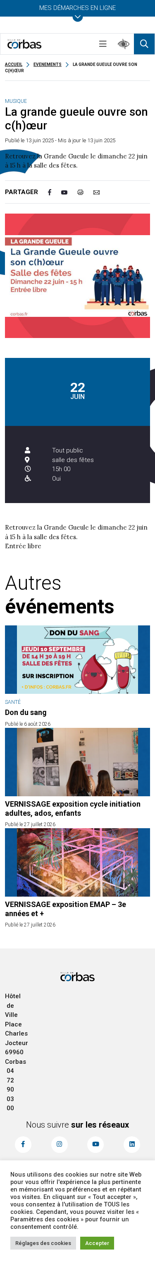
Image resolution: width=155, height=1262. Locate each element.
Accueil (13, 64)
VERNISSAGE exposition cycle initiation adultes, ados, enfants (73, 808)
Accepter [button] (97, 1243)
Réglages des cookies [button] (43, 1243)
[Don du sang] (77, 659)
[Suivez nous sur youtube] (95, 1144)
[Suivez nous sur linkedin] (132, 1144)
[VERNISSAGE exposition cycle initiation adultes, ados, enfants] (77, 762)
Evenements (47, 64)
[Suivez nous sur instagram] (59, 1144)
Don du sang (26, 712)
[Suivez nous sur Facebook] (23, 1144)
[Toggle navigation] (103, 44)
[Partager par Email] (101, 192)
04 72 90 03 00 (10, 1089)
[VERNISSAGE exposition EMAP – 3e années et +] (77, 862)
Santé (13, 702)
